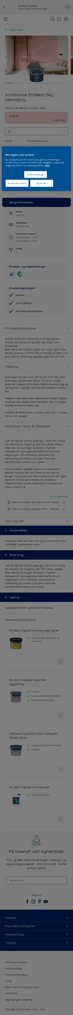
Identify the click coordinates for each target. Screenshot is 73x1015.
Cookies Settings (35, 174)
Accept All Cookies (17, 183)
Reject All (42, 183)
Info (47, 165)
